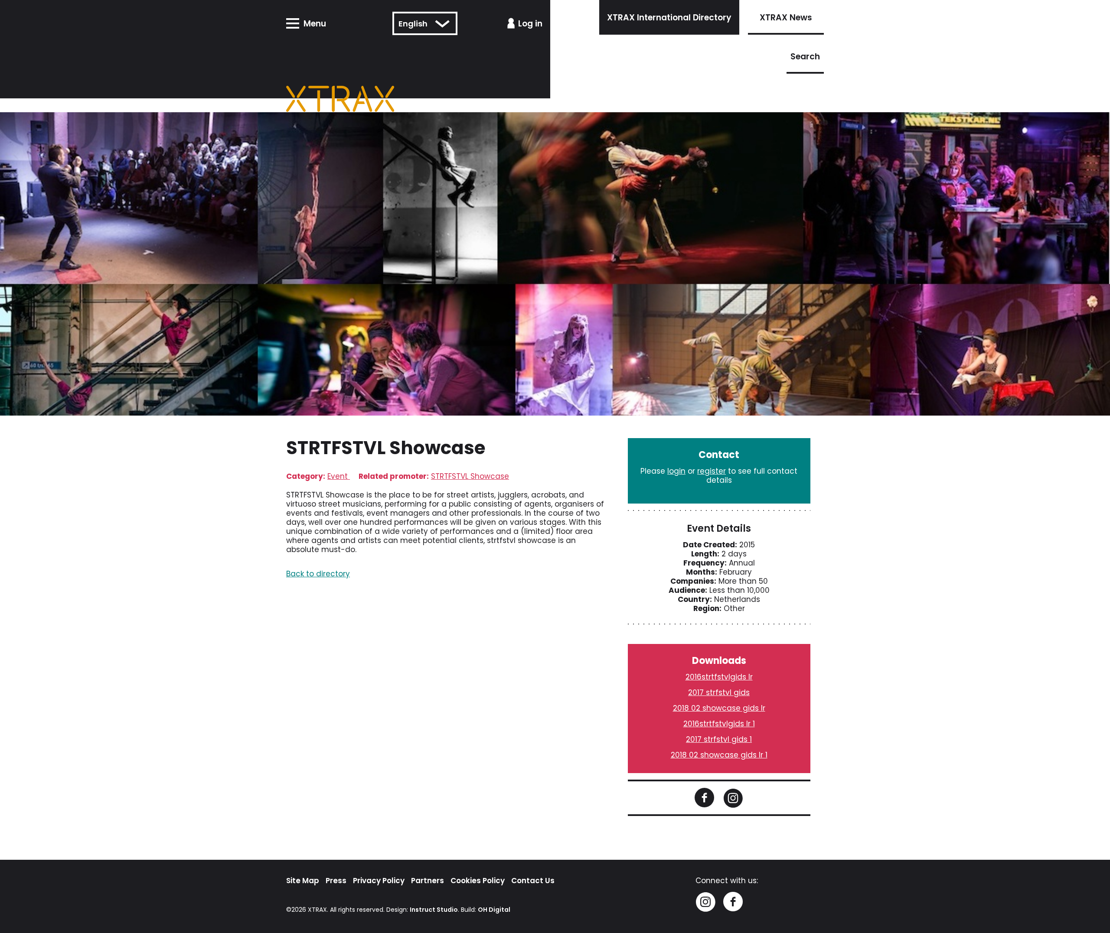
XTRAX (317, 909)
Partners (427, 880)
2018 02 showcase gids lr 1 (719, 755)
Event (338, 476)
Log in (530, 23)
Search (805, 56)
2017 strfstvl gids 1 (719, 739)
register (711, 471)
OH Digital (494, 909)
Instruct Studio (434, 909)
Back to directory (318, 574)
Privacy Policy (379, 880)
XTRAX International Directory (669, 17)
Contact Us (533, 880)
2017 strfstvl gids (719, 692)
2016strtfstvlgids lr (719, 677)
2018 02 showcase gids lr (719, 708)
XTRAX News (786, 17)
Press (336, 880)
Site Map (302, 880)
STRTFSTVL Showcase (470, 476)
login (676, 471)
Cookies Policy (478, 880)
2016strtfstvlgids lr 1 (719, 723)
